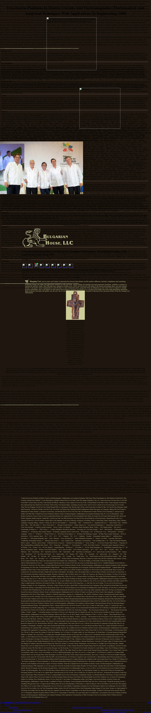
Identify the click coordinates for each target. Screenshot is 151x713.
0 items (55, 281)
